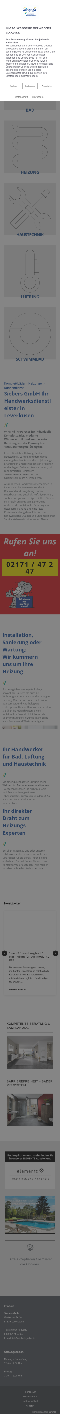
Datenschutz (21, 96)
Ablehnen (13, 85)
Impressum (38, 96)
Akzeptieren (47, 85)
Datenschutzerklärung (17, 72)
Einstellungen (30, 85)
